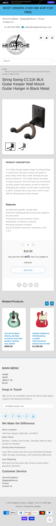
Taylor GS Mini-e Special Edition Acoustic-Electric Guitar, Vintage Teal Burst (13, 338)
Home (4, 69)
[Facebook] (12, 416)
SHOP (5, 377)
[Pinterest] (19, 416)
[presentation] (47, 304)
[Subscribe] (50, 406)
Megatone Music (19, 503)
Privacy (41, 19)
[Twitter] (5, 416)
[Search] (52, 61)
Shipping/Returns (28, 19)
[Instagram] (26, 416)
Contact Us (8, 22)
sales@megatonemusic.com (38, 27)
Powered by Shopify (32, 506)
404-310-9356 (13, 27)
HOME (5, 374)
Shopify (30, 503)
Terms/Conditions (10, 19)
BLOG (5, 383)
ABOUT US (7, 380)
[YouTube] (33, 416)
